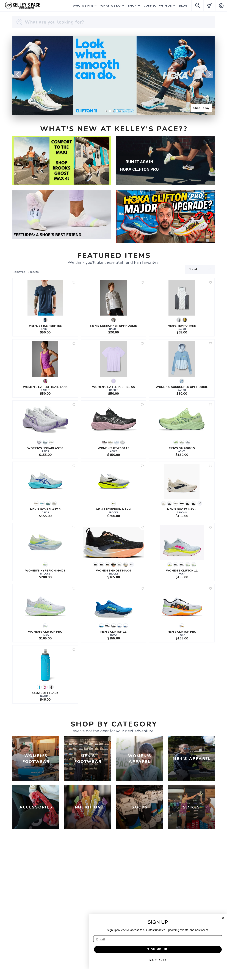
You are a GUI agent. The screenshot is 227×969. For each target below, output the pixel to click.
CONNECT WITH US (158, 6)
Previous (17, 74)
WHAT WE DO (110, 6)
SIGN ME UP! (158, 949)
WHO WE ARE (83, 6)
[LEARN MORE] (61, 160)
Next (209, 74)
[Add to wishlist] (74, 282)
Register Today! (198, 108)
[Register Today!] (113, 75)
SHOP (132, 6)
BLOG (183, 6)
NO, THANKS (158, 960)
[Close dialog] (223, 918)
